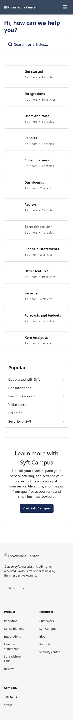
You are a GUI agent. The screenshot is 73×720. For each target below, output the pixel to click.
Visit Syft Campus (37, 508)
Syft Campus (47, 629)
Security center (49, 652)
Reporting (11, 621)
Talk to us (10, 697)
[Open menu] (65, 7)
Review (9, 669)
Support (44, 644)
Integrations (12, 636)
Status (8, 705)
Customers (46, 621)
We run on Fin (17, 588)
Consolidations (14, 629)
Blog (42, 636)
